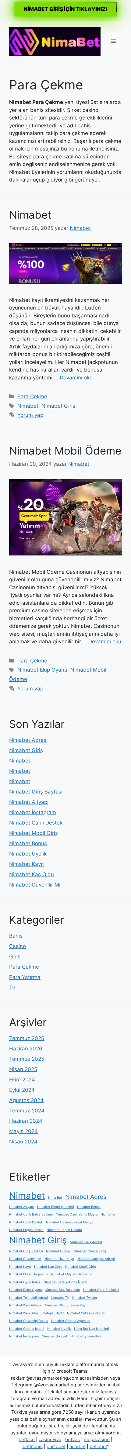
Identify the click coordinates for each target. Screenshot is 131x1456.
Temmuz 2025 (26, 1059)
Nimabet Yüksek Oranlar (85, 1313)
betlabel (98, 1446)
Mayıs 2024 (23, 1131)
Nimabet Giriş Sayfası (35, 792)
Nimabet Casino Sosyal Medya (69, 1222)
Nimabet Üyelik (28, 854)
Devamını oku (76, 378)
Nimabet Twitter (84, 1298)
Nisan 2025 (23, 1069)
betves (72, 1439)
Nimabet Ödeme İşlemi (26, 1329)
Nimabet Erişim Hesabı (64, 1230)
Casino (17, 946)
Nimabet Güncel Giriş (90, 1251)
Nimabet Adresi (28, 740)
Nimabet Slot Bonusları (62, 1290)
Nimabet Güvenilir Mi (34, 885)
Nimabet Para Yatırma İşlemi (65, 1282)
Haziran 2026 (25, 1049)
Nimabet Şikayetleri (85, 1336)
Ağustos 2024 (26, 1100)
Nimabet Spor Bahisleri (101, 1290)
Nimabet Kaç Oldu (31, 874)
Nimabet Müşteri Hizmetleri (72, 1274)
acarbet (77, 1446)
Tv (12, 987)
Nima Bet (55, 1198)
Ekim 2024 (22, 1080)
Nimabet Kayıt (26, 864)
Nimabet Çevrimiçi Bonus (28, 1321)
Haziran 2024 (25, 1121)
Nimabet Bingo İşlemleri (55, 1207)
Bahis (16, 936)
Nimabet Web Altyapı (25, 1305)
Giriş (14, 956)
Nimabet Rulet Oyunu (25, 1290)
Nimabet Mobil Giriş (33, 833)
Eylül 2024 (22, 1090)
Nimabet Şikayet (54, 1336)
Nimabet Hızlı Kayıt (59, 1259)
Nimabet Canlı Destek (35, 823)
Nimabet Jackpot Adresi (96, 1259)
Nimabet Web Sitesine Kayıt (66, 1305)
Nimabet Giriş (58, 406)
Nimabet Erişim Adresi (26, 1230)
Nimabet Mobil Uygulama (28, 1274)
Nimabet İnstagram (32, 812)
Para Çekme (32, 396)
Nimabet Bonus (28, 843)
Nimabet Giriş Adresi (86, 1242)
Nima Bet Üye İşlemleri (91, 1329)
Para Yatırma (25, 977)
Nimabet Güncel (58, 1251)
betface (27, 1439)
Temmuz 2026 (26, 1038)
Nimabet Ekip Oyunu (42, 670)
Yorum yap (30, 415)
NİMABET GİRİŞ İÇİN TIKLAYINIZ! (66, 9)
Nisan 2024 (23, 1142)
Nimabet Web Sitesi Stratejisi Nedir (36, 1313)
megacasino (97, 1439)
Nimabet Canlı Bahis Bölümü (31, 1214)
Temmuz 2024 (26, 1111)
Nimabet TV (60, 1298)
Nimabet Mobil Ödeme (65, 450)
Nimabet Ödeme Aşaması (70, 1321)
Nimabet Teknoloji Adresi (28, 1298)
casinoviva (50, 1439)
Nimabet (30, 214)
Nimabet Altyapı (28, 802)
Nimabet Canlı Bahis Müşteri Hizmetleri (86, 1214)
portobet (56, 1446)
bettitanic (33, 1446)
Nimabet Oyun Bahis (25, 1282)
